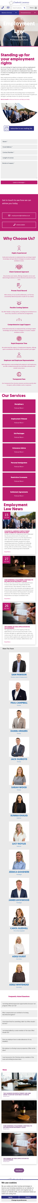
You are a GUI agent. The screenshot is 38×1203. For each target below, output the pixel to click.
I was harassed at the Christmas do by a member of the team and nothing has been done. (18, 1058)
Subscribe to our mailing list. (21, 128)
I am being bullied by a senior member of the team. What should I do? (18, 1031)
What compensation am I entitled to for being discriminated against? (15, 1013)
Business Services (7, 12)
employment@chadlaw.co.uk (21, 215)
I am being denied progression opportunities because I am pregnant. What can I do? (19, 1004)
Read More (7, 552)
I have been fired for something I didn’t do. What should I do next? (18, 1022)
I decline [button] (28, 1197)
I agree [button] (10, 1197)
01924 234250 (20, 225)
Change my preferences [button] (19, 1200)
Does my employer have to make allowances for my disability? (17, 1040)
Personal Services (26, 12)
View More (19, 1170)
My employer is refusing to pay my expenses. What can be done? (18, 1049)
